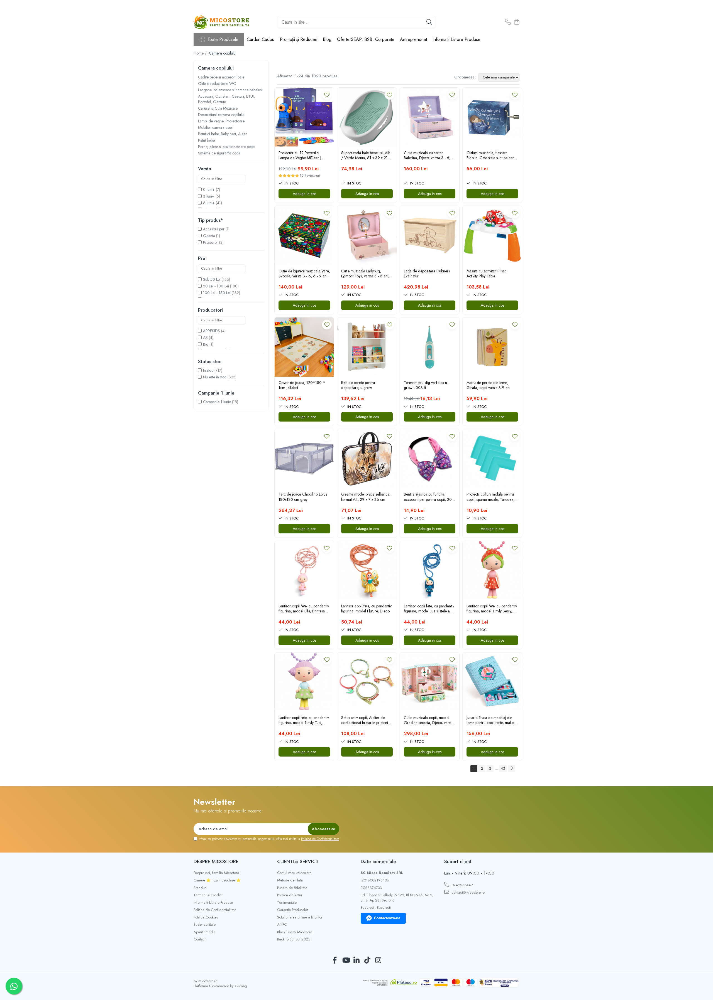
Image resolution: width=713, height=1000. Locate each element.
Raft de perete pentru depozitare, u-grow (358, 385)
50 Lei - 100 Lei (216, 286)
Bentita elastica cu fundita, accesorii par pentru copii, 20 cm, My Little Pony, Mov (428, 497)
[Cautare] (429, 22)
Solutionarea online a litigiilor (299, 917)
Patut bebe (206, 140)
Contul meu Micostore (294, 872)
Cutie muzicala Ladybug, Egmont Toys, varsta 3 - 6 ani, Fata (365, 274)
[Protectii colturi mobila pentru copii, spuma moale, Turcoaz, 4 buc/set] (492, 458)
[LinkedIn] (357, 960)
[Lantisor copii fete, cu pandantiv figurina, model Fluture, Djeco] (367, 570)
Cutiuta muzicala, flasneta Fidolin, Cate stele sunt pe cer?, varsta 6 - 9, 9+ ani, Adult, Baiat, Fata (492, 155)
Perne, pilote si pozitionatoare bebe (226, 146)
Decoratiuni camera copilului (221, 114)
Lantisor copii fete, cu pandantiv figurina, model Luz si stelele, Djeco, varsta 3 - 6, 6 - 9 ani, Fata (429, 609)
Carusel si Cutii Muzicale (218, 108)
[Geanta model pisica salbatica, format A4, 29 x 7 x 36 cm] (367, 458)
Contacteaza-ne (387, 918)
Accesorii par (213, 229)
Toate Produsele (222, 39)
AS (205, 337)
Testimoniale (287, 902)
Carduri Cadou (260, 39)
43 (503, 768)
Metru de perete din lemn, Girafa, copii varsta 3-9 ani (488, 385)
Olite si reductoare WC (217, 83)
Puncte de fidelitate (292, 887)
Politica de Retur (289, 895)
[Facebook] (335, 960)
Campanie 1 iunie (217, 402)
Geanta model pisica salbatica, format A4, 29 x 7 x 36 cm (365, 497)
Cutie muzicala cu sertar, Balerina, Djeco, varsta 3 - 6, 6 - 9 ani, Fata (429, 155)
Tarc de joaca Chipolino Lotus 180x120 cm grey (303, 497)
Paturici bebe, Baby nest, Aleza (222, 134)
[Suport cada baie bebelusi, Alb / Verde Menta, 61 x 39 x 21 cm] (367, 117)
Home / (201, 53)
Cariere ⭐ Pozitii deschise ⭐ (217, 880)
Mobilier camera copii (215, 127)
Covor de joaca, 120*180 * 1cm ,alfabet (302, 385)
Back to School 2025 (293, 939)
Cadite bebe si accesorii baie (221, 77)
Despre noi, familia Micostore (216, 872)
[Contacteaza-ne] (508, 22)
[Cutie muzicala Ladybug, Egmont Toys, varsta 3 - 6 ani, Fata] (367, 235)
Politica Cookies (206, 917)
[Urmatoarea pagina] (511, 768)
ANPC (282, 924)
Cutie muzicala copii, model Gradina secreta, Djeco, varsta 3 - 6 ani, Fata (428, 720)
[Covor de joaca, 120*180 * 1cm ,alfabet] (304, 347)
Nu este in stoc (214, 377)
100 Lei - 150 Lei (217, 292)
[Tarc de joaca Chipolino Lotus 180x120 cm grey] (304, 458)
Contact (200, 939)
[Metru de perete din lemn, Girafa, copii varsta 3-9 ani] (492, 347)
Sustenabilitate (205, 924)
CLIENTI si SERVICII (297, 861)
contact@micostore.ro (467, 892)
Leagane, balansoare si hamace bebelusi (230, 90)
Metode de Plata (290, 880)
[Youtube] (346, 960)
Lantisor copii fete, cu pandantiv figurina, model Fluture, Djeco (366, 609)
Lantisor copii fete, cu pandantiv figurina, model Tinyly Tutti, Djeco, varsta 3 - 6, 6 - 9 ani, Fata (304, 720)
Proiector (210, 242)
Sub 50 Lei (212, 279)
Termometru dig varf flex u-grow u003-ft (426, 385)
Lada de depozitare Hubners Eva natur (427, 274)
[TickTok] (367, 960)
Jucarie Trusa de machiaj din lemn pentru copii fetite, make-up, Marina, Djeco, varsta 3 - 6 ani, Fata (491, 720)
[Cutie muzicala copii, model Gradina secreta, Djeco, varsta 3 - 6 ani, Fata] (429, 682)
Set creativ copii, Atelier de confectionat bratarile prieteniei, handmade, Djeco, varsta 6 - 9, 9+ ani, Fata (366, 720)
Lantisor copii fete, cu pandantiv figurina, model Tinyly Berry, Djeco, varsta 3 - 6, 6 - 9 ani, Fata (492, 609)
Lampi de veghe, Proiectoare (221, 121)
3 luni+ (208, 196)
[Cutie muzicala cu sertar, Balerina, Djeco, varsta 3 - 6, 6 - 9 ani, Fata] (429, 117)
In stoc (208, 370)
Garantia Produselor (292, 909)
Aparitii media (205, 932)
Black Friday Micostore (294, 932)
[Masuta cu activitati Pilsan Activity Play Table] (492, 235)
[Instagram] (378, 960)
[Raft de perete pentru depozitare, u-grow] (367, 347)
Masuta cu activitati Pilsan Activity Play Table (487, 274)
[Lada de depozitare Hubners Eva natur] (429, 235)
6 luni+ (209, 203)
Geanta (209, 235)
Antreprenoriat (413, 39)
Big (205, 344)
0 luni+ (209, 189)
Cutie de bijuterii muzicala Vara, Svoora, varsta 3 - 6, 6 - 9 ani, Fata (304, 274)
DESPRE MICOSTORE (216, 861)
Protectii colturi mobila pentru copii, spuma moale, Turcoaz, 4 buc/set (492, 497)
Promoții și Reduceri (298, 39)
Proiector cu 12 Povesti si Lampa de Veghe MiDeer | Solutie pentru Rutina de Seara (303, 155)
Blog (327, 39)
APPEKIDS (211, 331)
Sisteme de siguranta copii (219, 153)
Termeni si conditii (208, 895)
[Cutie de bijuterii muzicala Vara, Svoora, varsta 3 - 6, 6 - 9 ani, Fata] (304, 235)
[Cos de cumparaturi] (516, 22)
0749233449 (461, 885)
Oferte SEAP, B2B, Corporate (365, 39)
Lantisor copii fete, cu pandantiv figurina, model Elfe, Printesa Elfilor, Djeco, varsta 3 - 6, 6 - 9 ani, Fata (304, 609)
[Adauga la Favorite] (327, 95)
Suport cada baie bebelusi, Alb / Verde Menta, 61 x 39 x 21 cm (365, 155)
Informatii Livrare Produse (456, 39)
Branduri (200, 887)
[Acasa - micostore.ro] (221, 22)
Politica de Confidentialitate (320, 838)
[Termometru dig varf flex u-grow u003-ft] (429, 347)
